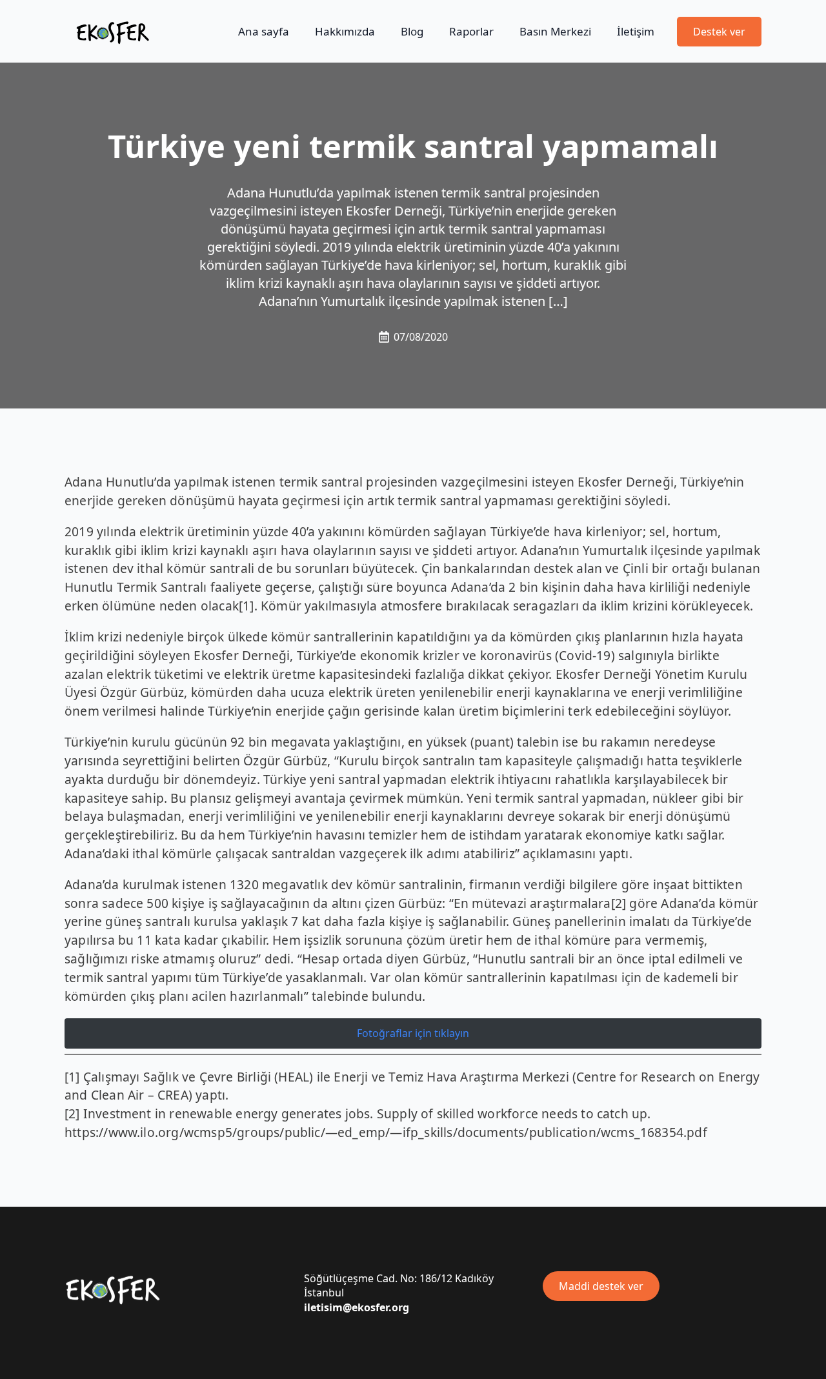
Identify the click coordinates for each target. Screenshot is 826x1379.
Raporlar (471, 31)
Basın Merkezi (555, 31)
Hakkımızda (345, 31)
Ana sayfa (263, 31)
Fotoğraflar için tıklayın (413, 1033)
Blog (412, 31)
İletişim (635, 31)
